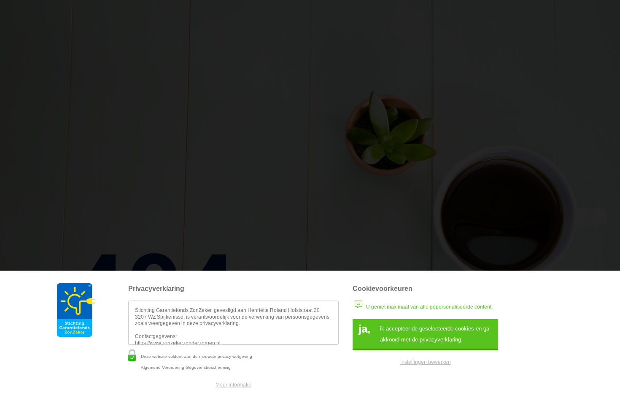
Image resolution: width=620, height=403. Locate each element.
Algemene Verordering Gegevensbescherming (186, 367)
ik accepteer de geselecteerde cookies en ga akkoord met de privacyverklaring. (424, 332)
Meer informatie (233, 385)
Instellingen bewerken (425, 362)
